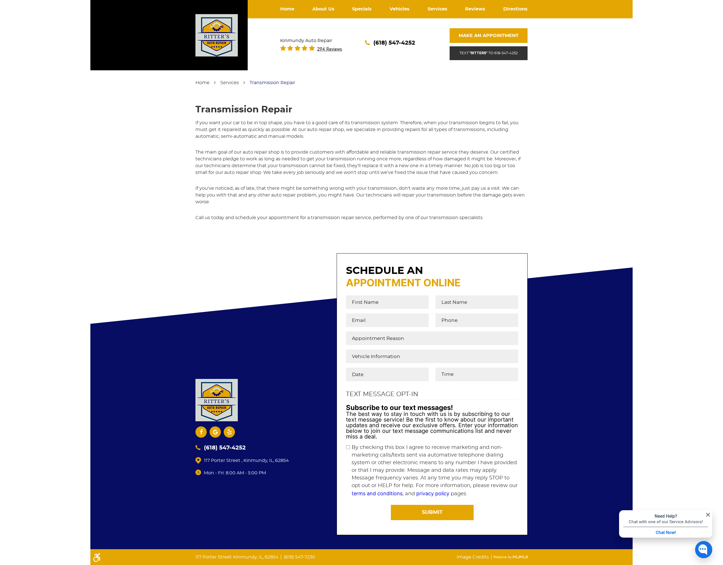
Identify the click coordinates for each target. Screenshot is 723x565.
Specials (362, 9)
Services (437, 9)
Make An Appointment (489, 35)
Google (215, 432)
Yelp (229, 432)
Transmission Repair (272, 82)
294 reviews (329, 49)
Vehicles (400, 9)
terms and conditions (377, 493)
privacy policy (432, 493)
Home (287, 9)
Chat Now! (666, 532)
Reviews (475, 9)
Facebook (201, 432)
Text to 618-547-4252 (489, 53)
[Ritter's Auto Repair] (216, 35)
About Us (323, 9)
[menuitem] (287, 9)
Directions (515, 9)
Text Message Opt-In (382, 394)
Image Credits (473, 557)
